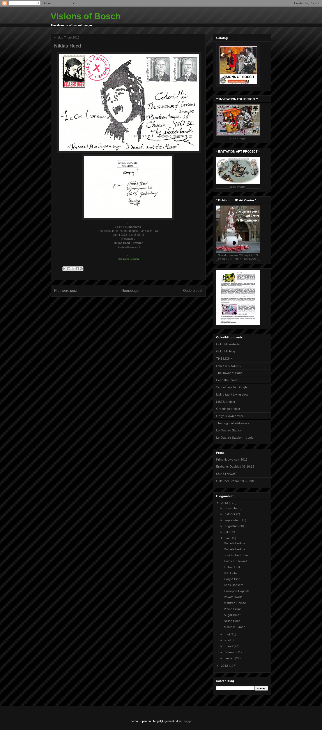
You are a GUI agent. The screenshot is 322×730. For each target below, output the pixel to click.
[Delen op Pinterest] (81, 268)
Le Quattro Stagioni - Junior (235, 437)
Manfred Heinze (235, 603)
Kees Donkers (233, 585)
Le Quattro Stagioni (229, 430)
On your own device (230, 416)
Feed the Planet (227, 380)
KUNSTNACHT (226, 473)
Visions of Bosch (86, 16)
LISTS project (225, 401)
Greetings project (228, 408)
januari (230, 658)
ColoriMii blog (225, 351)
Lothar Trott (232, 567)
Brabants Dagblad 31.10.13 (235, 466)
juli (227, 532)
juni (227, 538)
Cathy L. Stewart (235, 561)
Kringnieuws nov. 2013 (232, 459)
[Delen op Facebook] (77, 268)
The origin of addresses (232, 423)
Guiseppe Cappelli (236, 591)
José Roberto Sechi (237, 555)
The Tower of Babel (229, 373)
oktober (230, 514)
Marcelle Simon (234, 627)
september (233, 520)
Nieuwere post (65, 290)
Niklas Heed (232, 621)
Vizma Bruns (232, 609)
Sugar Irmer (232, 615)
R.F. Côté (230, 573)
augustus (231, 526)
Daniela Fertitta (234, 543)
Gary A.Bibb (232, 579)
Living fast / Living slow (232, 394)
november (232, 508)
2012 (225, 665)
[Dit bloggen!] (69, 268)
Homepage (130, 290)
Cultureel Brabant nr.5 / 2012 (236, 481)
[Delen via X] (73, 268)
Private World (233, 597)
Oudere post (192, 290)
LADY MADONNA (228, 366)
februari (230, 652)
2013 (225, 503)
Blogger (187, 721)
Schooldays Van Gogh (231, 387)
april (228, 640)
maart (229, 646)
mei (228, 634)
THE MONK (224, 358)
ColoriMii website (228, 344)
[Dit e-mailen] (64, 268)
